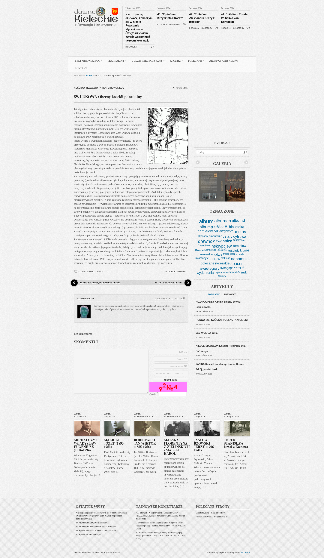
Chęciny (238, 231)
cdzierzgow (222, 231)
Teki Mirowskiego (86, 61)
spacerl (237, 263)
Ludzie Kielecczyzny (146, 61)
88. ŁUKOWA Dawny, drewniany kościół (100, 283)
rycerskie (222, 263)
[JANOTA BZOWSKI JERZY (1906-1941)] (207, 419)
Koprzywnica (210, 250)
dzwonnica (222, 241)
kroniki (244, 250)
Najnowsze (230, 294)
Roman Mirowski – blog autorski (210, 516)
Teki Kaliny (114, 61)
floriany (237, 240)
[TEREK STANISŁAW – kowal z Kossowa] (237, 419)
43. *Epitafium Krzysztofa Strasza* (91, 522)
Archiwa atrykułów (223, 60)
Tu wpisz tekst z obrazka (169, 373)
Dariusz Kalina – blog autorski (209, 512)
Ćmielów (222, 276)
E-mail (180, 359)
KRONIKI (174, 61)
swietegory (210, 268)
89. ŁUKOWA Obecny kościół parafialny (108, 96)
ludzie (218, 254)
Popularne (214, 294)
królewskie (206, 254)
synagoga (226, 268)
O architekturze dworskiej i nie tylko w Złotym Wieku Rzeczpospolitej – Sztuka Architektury (160, 524)
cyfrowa (239, 236)
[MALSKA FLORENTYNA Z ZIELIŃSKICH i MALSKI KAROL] (177, 419)
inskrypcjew (221, 246)
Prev (198, 162)
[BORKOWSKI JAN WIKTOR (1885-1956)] (147, 419)
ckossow (203, 235)
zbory (231, 272)
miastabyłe (202, 258)
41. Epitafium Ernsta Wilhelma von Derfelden (234, 18)
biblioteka (131, 47)
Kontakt (81, 68)
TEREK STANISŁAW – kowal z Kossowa (236, 443)
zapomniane (221, 272)
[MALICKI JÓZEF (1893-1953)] (117, 419)
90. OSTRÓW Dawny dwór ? (168, 283)
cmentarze (215, 236)
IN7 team (245, 552)
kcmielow (239, 246)
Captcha (152, 394)
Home (89, 75)
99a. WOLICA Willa (207, 332)
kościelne (222, 250)
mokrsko (225, 258)
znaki (244, 272)
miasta (240, 254)
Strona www (176, 366)
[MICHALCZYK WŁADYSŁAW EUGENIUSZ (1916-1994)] (87, 419)
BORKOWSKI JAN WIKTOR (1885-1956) (145, 443)
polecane (207, 263)
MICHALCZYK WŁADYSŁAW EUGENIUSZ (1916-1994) (86, 444)
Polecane (193, 61)
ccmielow (205, 231)
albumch (98, 271)
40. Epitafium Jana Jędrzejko (88, 534)
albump (206, 227)
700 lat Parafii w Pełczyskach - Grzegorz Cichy (157, 512)
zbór (237, 272)
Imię (181, 352)
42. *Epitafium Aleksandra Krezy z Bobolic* (202, 18)
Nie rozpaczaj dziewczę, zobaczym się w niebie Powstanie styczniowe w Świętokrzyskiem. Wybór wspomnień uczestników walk (101, 515)
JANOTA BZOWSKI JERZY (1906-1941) (204, 444)
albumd (238, 220)
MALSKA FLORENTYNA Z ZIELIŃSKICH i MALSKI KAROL (177, 446)
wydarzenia (205, 273)
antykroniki (221, 226)
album (206, 221)
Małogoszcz (229, 254)
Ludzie (77, 414)
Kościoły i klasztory (168, 24)
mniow (214, 259)
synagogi (239, 267)
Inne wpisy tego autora (168, 298)
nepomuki (240, 259)
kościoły (233, 250)
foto (243, 240)
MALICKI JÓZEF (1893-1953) (114, 443)
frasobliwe (204, 245)
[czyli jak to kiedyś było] (97, 5)
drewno (205, 241)
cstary (227, 236)
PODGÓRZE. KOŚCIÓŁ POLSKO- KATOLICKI (222, 320)
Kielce (199, 250)
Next (246, 162)
